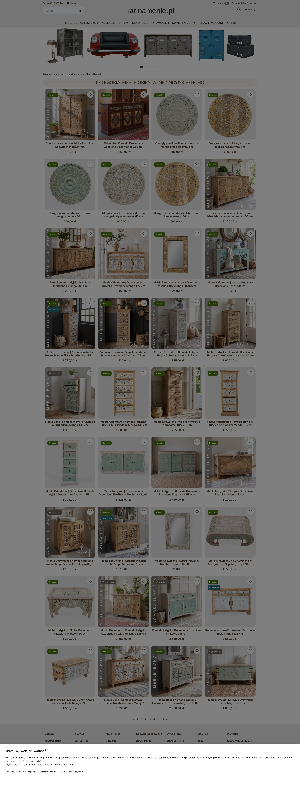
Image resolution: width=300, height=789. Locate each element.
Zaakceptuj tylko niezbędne (21, 771)
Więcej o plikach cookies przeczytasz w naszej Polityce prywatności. (40, 764)
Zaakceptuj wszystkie (72, 771)
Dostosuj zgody (48, 771)
